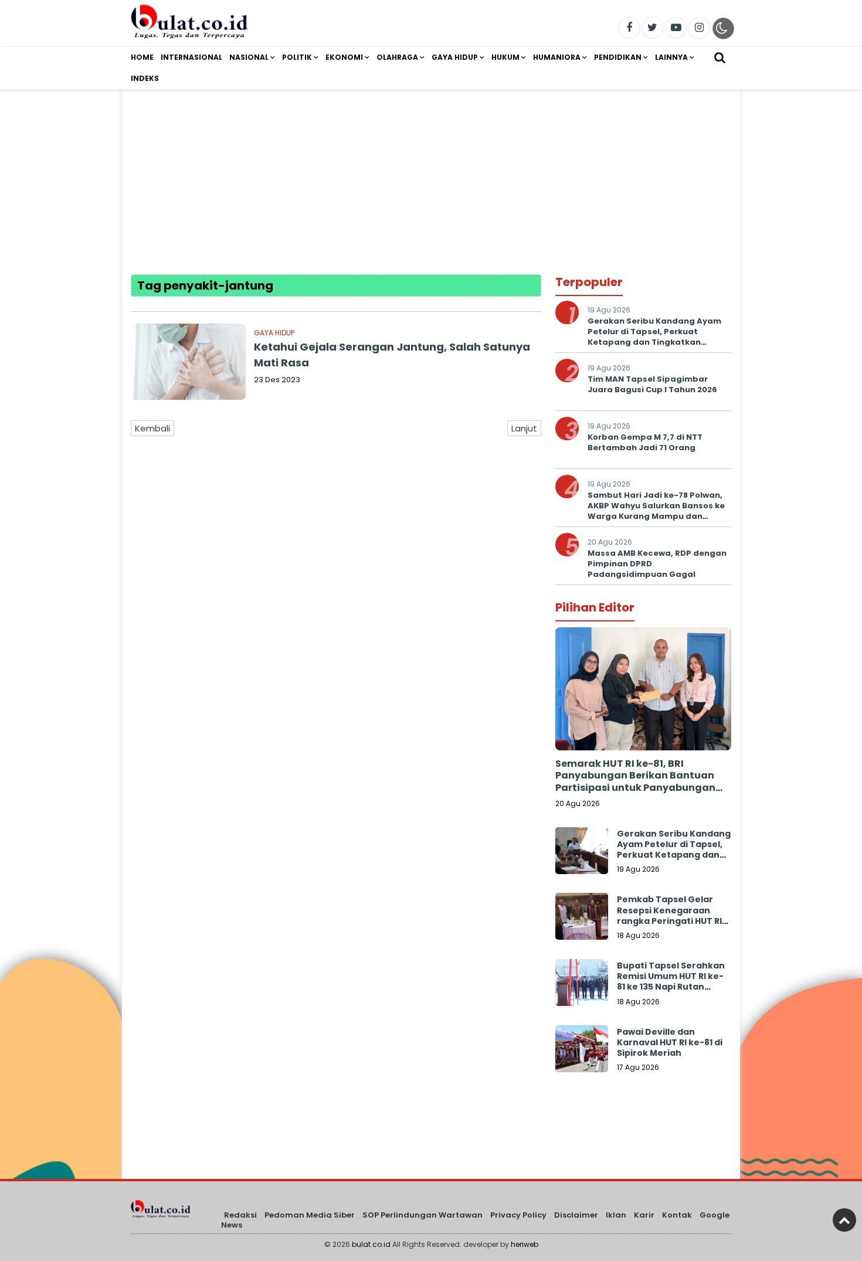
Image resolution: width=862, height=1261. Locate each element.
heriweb (524, 1244)
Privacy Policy (518, 1215)
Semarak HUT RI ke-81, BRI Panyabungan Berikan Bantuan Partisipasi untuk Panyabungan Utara (635, 782)
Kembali (152, 428)
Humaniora (557, 57)
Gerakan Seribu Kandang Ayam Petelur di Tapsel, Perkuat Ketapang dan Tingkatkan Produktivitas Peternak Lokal (654, 337)
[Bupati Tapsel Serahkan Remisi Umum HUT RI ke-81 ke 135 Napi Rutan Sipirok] (581, 985)
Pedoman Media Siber (309, 1215)
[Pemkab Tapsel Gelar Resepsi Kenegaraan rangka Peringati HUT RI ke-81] (581, 919)
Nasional (249, 57)
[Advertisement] (431, 172)
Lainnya (671, 57)
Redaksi (240, 1215)
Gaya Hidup (455, 57)
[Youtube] (676, 28)
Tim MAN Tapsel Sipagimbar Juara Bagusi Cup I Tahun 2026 (652, 384)
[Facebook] (629, 28)
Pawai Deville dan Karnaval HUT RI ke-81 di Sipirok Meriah (669, 1042)
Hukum (505, 57)
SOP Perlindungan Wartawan (422, 1215)
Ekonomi (344, 57)
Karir (644, 1215)
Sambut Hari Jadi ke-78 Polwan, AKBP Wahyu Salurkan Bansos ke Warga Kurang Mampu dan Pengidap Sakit (656, 511)
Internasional (191, 57)
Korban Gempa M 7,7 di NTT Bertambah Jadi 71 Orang (645, 442)
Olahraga (397, 57)
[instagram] (699, 28)
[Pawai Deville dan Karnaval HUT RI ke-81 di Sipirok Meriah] (581, 1051)
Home (142, 57)
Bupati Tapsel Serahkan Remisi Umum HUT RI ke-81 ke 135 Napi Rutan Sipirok (671, 982)
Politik (297, 57)
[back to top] (844, 1220)
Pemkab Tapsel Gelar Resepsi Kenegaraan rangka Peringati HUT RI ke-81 (669, 915)
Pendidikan (618, 57)
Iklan (616, 1215)
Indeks (145, 78)
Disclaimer (576, 1215)
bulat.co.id (371, 1244)
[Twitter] (652, 28)
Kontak (677, 1215)
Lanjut (524, 428)
